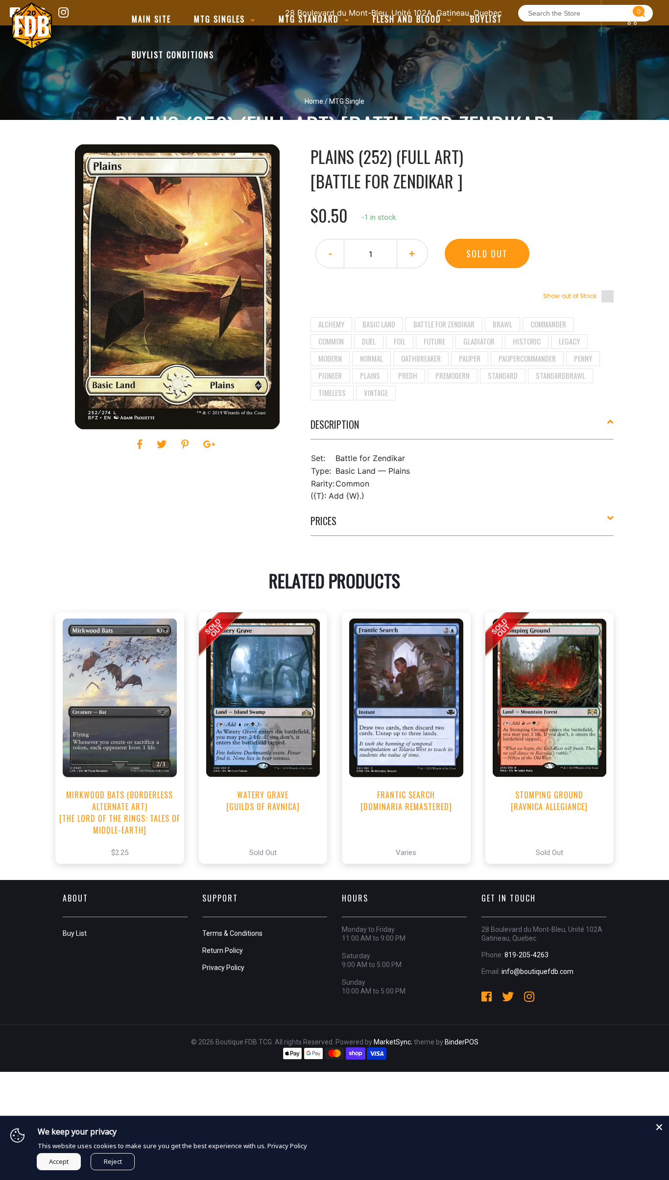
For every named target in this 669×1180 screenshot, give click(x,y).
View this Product (124, 748)
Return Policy (222, 950)
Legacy (569, 341)
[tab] (462, 428)
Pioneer (330, 375)
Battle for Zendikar (444, 324)
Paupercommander (527, 358)
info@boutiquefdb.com (537, 971)
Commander (548, 324)
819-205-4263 (526, 955)
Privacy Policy (223, 968)
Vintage (376, 392)
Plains (370, 375)
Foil (400, 341)
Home (314, 101)
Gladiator (479, 341)
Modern (330, 358)
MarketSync (392, 1042)
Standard (503, 375)
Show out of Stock (570, 296)
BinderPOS (461, 1042)
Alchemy (331, 324)
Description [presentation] (335, 424)
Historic (527, 341)
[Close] (659, 1126)
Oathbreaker (421, 358)
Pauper (469, 358)
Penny (583, 358)
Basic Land (378, 324)
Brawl (502, 324)
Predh (407, 375)
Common (331, 341)
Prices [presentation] (323, 520)
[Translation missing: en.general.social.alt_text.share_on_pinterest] (186, 444)
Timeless (332, 392)
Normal (371, 358)
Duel (369, 341)
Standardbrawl (560, 375)
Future (434, 341)
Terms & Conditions (232, 933)
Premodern (452, 375)
